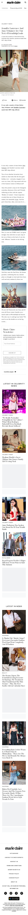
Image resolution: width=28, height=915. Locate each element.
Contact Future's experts (14, 857)
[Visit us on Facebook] (16, 893)
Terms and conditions (14, 865)
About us (14, 882)
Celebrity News (7, 23)
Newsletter (23, 100)
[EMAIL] (15, 372)
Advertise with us (14, 869)
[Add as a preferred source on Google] (14, 898)
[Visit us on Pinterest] (21, 893)
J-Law (16, 199)
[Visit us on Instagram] (11, 893)
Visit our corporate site (16, 905)
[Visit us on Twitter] (5, 893)
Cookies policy (14, 877)
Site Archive (14, 853)
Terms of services (20, 357)
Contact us (14, 861)
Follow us (16, 100)
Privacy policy (14, 873)
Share (5, 100)
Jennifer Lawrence (19, 107)
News (16, 46)
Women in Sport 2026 (16, 8)
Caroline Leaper (7, 44)
